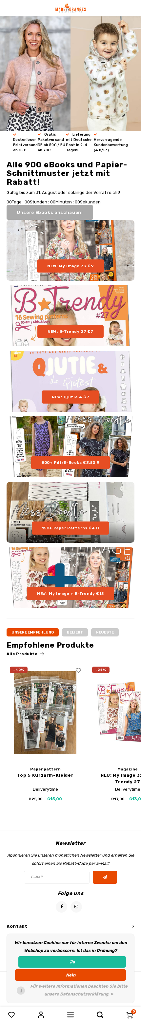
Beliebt (75, 632)
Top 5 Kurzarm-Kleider (45, 775)
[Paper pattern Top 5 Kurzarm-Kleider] (45, 712)
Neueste (105, 632)
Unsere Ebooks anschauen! (50, 212)
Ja (72, 961)
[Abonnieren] (105, 877)
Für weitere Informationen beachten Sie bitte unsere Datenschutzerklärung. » (79, 990)
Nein (70, 975)
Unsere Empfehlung (32, 632)
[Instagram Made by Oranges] (76, 907)
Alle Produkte (22, 654)
